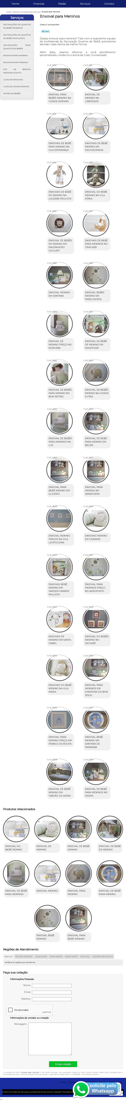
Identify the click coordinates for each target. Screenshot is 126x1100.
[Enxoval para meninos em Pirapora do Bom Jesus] (96, 666)
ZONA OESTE (71, 956)
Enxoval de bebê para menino (110, 892)
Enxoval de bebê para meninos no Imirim (96, 792)
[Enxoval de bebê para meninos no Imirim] (96, 770)
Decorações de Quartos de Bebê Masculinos (17, 36)
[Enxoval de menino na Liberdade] (96, 76)
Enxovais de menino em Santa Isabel (60, 640)
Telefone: (26, 998)
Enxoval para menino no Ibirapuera (94, 490)
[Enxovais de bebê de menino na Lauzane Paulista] (59, 173)
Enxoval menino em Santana (59, 294)
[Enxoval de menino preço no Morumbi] (59, 322)
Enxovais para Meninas (15, 55)
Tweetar (45, 31)
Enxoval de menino (43, 848)
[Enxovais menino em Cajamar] (96, 517)
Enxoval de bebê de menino (110, 848)
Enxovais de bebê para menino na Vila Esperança (60, 146)
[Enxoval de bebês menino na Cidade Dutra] (96, 371)
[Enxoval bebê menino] (47, 916)
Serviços (85, 3)
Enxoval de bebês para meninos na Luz (60, 442)
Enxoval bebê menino (45, 937)
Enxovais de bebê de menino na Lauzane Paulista (60, 195)
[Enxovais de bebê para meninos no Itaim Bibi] (96, 222)
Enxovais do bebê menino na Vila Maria (60, 688)
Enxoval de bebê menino (79, 848)
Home (15, 3)
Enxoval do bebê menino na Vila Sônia (96, 195)
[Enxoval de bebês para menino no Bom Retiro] (59, 371)
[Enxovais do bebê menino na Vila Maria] (59, 666)
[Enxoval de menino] (47, 827)
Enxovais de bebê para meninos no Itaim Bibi (96, 244)
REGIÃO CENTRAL (24, 956)
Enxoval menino (47, 890)
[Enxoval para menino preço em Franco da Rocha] (59, 718)
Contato (109, 3)
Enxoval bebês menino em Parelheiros (94, 296)
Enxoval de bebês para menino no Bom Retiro (60, 393)
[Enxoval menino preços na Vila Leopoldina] (59, 517)
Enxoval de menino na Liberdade (92, 98)
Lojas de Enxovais (13, 79)
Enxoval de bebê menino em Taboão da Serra (60, 792)
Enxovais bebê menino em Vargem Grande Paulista (59, 589)
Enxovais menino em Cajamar (96, 537)
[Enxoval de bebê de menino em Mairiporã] (96, 322)
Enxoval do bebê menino (13, 848)
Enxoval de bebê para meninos (16, 892)
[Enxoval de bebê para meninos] (16, 872)
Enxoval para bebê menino (76, 937)
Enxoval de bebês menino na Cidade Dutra (97, 393)
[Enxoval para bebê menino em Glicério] (59, 468)
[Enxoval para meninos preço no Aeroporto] (96, 565)
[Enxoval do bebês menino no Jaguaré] (96, 617)
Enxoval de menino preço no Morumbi (60, 344)
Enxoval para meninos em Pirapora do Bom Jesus (96, 690)
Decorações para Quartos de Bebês (17, 47)
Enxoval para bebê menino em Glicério (59, 490)
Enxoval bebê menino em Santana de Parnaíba (94, 742)
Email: (28, 992)
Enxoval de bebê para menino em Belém (96, 442)
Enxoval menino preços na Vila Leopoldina (59, 539)
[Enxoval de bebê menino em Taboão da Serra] (59, 770)
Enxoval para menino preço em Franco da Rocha (60, 740)
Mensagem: (21, 1024)
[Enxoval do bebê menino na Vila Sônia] (96, 173)
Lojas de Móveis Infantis (16, 86)
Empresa (38, 3)
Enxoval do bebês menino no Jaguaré (97, 640)
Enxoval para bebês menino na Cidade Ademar (60, 98)
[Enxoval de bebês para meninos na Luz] (59, 419)
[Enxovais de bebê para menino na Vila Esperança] (59, 124)
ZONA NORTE (56, 956)
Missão (62, 3)
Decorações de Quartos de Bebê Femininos (17, 26)
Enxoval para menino (76, 892)
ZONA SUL (85, 956)
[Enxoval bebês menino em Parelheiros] (96, 273)
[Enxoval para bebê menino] (78, 916)
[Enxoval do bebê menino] (16, 827)
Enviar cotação (63, 1064)
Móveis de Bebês (12, 93)
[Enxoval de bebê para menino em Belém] (96, 419)
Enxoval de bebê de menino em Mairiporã (96, 344)
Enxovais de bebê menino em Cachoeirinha (96, 146)
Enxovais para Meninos (15, 62)
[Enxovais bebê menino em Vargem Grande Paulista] (59, 565)
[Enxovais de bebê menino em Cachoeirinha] (96, 124)
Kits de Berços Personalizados (17, 71)
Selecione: (8, 956)
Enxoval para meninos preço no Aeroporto (95, 588)
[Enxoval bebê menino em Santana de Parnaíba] (96, 718)
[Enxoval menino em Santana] (59, 273)
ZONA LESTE (41, 956)
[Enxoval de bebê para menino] (109, 872)
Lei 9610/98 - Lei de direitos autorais (84, 1074)
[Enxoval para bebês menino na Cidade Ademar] (59, 76)
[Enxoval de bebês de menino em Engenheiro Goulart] (59, 222)
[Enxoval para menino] (78, 872)
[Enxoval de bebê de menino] (109, 827)
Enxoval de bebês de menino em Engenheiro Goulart (60, 245)
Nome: (27, 985)
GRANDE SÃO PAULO (103, 956)
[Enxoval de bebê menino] (78, 827)
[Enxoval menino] (47, 872)
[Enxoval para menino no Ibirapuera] (96, 468)
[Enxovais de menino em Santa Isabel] (59, 617)
